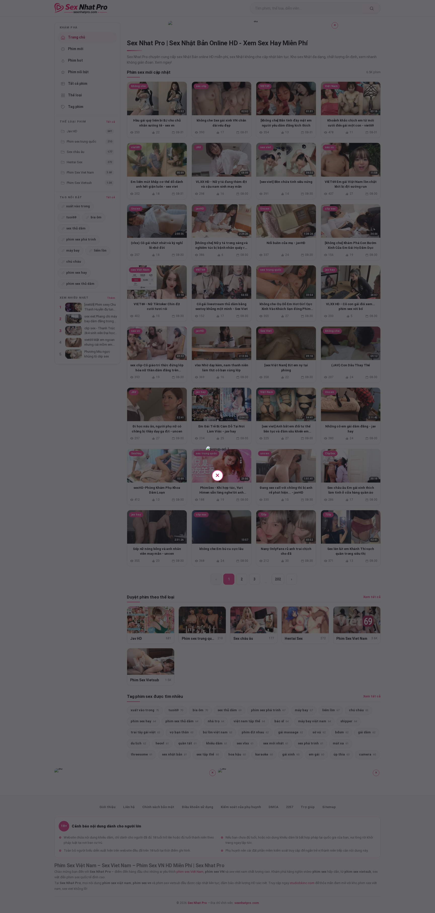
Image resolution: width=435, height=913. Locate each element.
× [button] (217, 475)
